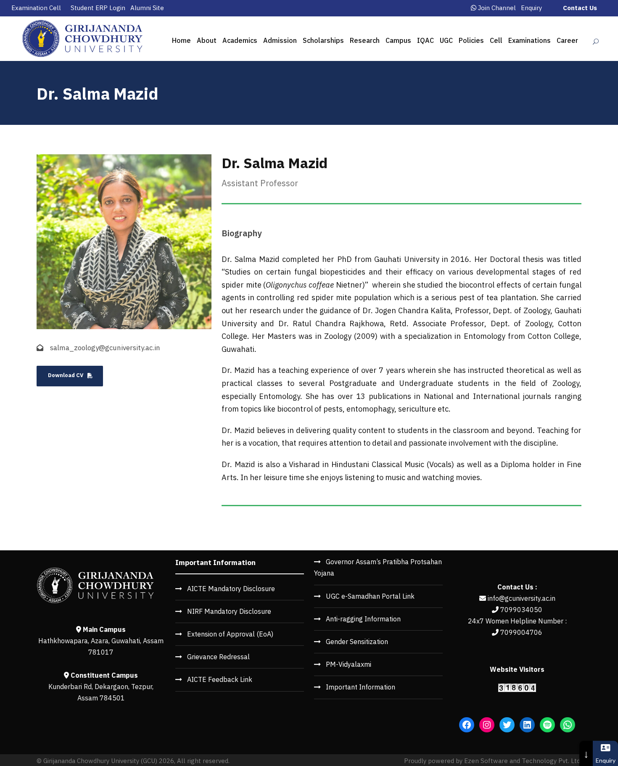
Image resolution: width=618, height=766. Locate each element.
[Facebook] (466, 724)
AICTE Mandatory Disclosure (231, 588)
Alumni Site (147, 8)
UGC (446, 40)
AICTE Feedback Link (219, 679)
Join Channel (497, 8)
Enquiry (531, 8)
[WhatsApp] (567, 724)
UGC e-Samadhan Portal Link (370, 596)
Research (365, 40)
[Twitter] (507, 724)
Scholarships (323, 40)
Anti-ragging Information (363, 619)
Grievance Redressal (218, 656)
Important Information (360, 687)
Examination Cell (36, 8)
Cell (496, 40)
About (207, 40)
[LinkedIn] (527, 724)
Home (181, 40)
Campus (398, 40)
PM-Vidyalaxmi (348, 664)
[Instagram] (486, 724)
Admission (280, 40)
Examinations (529, 40)
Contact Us (580, 8)
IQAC (425, 40)
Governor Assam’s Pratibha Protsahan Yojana (378, 567)
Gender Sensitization (357, 641)
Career (567, 40)
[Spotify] (547, 724)
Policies (471, 40)
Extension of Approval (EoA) (230, 634)
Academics (239, 40)
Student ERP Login (98, 8)
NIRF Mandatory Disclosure (229, 611)
